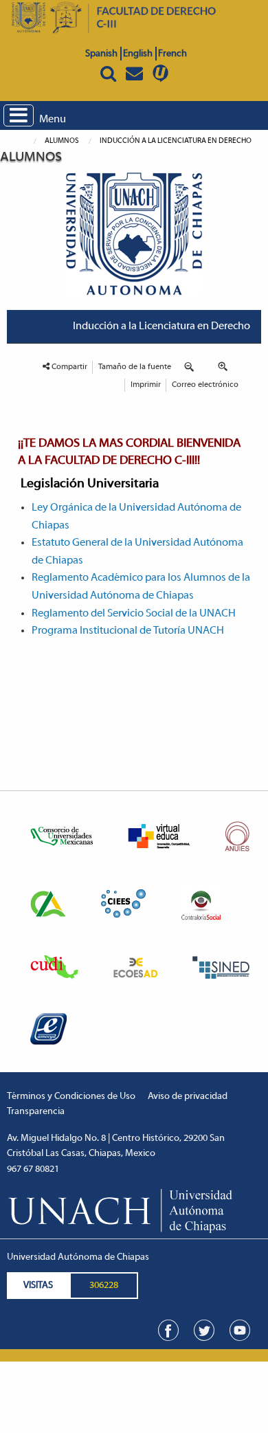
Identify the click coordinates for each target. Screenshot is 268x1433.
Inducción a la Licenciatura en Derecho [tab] (161, 326)
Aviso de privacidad (187, 1096)
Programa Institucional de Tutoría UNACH (128, 630)
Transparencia (36, 1112)
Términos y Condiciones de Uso (71, 1096)
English (138, 54)
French (172, 54)
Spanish (101, 54)
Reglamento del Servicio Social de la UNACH (134, 613)
